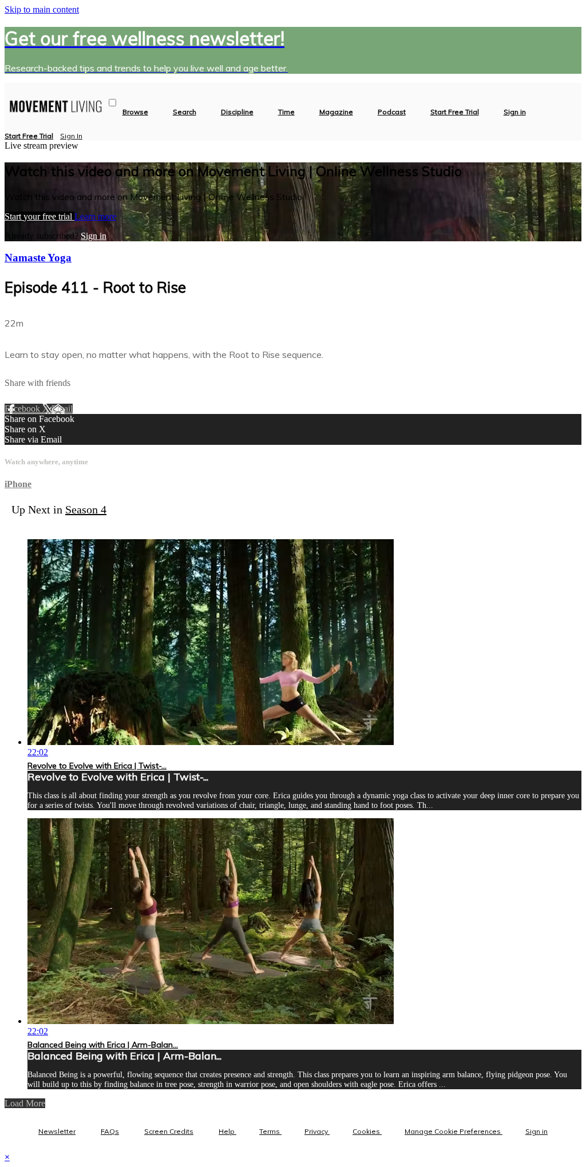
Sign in (515, 112)
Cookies (367, 1131)
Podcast (392, 112)
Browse (135, 112)
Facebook (23, 408)
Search (184, 112)
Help (227, 1131)
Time (286, 112)
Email (62, 408)
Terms (270, 1131)
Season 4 (85, 509)
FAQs (110, 1131)
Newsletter (57, 1131)
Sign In (71, 136)
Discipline (237, 112)
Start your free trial (39, 216)
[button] (112, 102)
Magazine (336, 112)
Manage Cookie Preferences (453, 1131)
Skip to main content (42, 9)
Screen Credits (168, 1131)
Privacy (317, 1131)
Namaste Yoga (38, 258)
